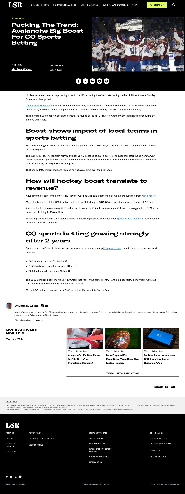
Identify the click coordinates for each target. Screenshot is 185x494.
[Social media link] (78, 81)
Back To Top (164, 386)
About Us (39, 320)
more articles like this (21, 331)
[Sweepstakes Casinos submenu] (129, 5)
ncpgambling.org (33, 409)
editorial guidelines (22, 320)
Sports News (18, 18)
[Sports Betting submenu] (50, 5)
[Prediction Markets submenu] (77, 5)
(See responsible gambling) (123, 409)
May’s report (148, 195)
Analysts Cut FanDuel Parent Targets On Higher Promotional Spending (84, 359)
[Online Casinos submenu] (99, 5)
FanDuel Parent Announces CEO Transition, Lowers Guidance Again (159, 359)
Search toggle (173, 5)
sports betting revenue (129, 218)
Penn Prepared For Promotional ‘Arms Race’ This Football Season (122, 359)
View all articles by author (122, 373)
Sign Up (158, 5)
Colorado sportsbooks (38, 105)
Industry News (81, 351)
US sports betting (112, 248)
